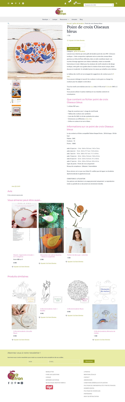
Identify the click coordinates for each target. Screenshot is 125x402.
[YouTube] (12, 3)
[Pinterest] (16, 3)
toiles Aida (88, 119)
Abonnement (89, 361)
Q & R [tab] (18, 186)
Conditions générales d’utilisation (96, 382)
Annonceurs (88, 380)
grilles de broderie (78, 23)
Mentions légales (90, 374)
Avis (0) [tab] (14, 186)
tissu (91, 86)
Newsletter (50, 372)
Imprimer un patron (52, 380)
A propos (87, 372)
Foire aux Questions (52, 374)
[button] (116, 3)
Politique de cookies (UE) (92, 391)
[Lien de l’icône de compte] (65, 3)
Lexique (48, 377)
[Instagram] (8, 3)
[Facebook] (19, 3)
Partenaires (88, 393)
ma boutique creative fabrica (56, 382)
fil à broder (108, 86)
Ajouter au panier (73, 48)
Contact (86, 377)
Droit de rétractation (91, 396)
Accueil (69, 23)
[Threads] (23, 3)
